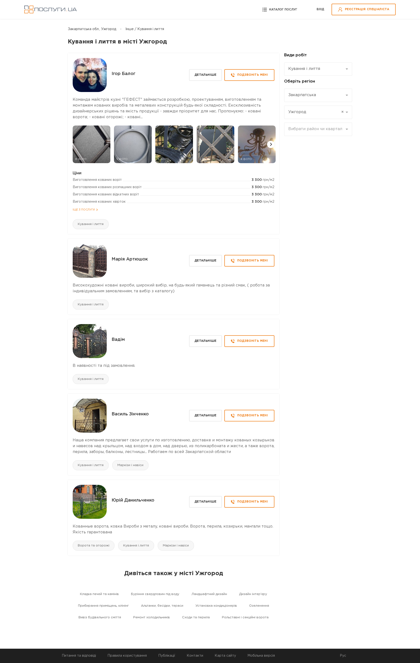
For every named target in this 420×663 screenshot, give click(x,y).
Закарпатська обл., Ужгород (92, 29)
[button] (270, 144)
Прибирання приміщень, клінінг (103, 605)
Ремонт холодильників (151, 617)
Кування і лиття (91, 224)
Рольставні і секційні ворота (245, 617)
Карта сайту (225, 655)
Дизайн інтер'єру (253, 594)
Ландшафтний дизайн (209, 594)
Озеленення (259, 605)
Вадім (118, 340)
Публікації (166, 655)
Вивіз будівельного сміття (100, 617)
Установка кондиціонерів (216, 605)
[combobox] (318, 69)
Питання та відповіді (79, 655)
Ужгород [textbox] (316, 112)
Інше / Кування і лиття (144, 29)
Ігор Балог (123, 74)
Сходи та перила (196, 617)
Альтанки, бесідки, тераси (162, 605)
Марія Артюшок (130, 259)
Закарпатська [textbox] (302, 95)
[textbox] (316, 129)
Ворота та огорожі (93, 545)
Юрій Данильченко (133, 500)
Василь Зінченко (130, 414)
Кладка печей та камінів (99, 594)
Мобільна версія (261, 655)
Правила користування (127, 655)
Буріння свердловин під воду (155, 594)
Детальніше (205, 75)
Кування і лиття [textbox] (304, 69)
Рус (343, 655)
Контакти (195, 655)
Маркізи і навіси (130, 465)
